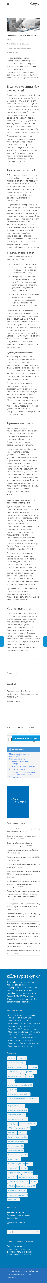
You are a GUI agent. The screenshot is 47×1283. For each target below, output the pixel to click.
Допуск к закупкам (16, 1076)
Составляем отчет (16, 777)
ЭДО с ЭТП (29, 1035)
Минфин (12, 1132)
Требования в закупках (28, 1177)
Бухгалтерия (25, 1043)
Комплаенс (13, 1023)
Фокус (11, 1018)
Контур (30, 1046)
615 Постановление (16, 1063)
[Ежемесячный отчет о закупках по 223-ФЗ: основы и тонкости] (2, 641)
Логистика (30, 1015)
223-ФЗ (22, 1058)
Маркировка (14, 1032)
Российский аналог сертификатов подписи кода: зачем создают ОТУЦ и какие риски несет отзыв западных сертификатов (23, 894)
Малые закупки (23, 1128)
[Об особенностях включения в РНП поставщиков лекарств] (45, 641)
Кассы (35, 1029)
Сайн (30, 1018)
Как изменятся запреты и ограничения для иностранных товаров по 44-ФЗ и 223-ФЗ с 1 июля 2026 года (23, 936)
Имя (9, 727)
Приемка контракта (17, 769)
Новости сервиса (16, 1146)
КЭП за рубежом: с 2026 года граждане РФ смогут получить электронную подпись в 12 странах (23, 906)
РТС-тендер (13, 1168)
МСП (11, 1128)
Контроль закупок (27, 1124)
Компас (20, 1020)
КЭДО (24, 1018)
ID (31, 1032)
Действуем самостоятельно (23, 766)
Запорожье (13, 1043)
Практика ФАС (14, 1159)
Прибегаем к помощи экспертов (20, 763)
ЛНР (24, 1040)
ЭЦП (33, 1026)
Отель (11, 1035)
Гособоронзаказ (29, 1072)
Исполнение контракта (18, 1119)
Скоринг (23, 1023)
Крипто (36, 1032)
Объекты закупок (15, 1150)
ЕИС (29, 1076)
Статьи (12, 1177)
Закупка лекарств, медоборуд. (20, 1085)
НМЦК (22, 1132)
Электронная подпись (25, 1186)
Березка (32, 1067)
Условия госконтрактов (18, 1182)
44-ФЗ (12, 1058)
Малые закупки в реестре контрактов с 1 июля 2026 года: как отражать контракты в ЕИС (23, 926)
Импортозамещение (16, 1115)
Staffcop (24, 1032)
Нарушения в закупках (17, 1137)
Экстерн (12, 1015)
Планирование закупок (18, 1155)
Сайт (31, 727)
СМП (24, 1168)
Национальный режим (17, 1141)
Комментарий (14, 701)
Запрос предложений (17, 1110)
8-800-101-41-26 (16, 1212)
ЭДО (31, 1023)
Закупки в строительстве (19, 1094)
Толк (17, 1018)
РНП (29, 1164)
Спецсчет (28, 1173)
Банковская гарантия (17, 1067)
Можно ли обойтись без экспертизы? (19, 755)
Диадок (20, 1015)
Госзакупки (13, 1072)
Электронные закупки (17, 1190)
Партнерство (14, 1037)
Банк (24, 1037)
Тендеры (12, 1029)
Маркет (27, 1029)
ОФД (20, 1029)
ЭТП (11, 1186)
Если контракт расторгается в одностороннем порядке (23, 773)
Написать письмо (17, 1223)
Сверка (35, 1043)
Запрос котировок (16, 1106)
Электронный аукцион (18, 1195)
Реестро (19, 1035)
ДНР (18, 1040)
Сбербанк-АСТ (14, 1173)
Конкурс (13, 1124)
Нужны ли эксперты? (17, 759)
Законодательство (16, 1046)
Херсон (30, 1040)
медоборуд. (13, 1199)
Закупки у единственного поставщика (21, 1100)
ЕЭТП (11, 1081)
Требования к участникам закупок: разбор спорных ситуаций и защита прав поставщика (22, 884)
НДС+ (37, 1023)
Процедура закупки (16, 1164)
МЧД (27, 1020)
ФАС (33, 1182)
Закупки (12, 1020)
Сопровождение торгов (19, 1026)
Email (21, 727)
